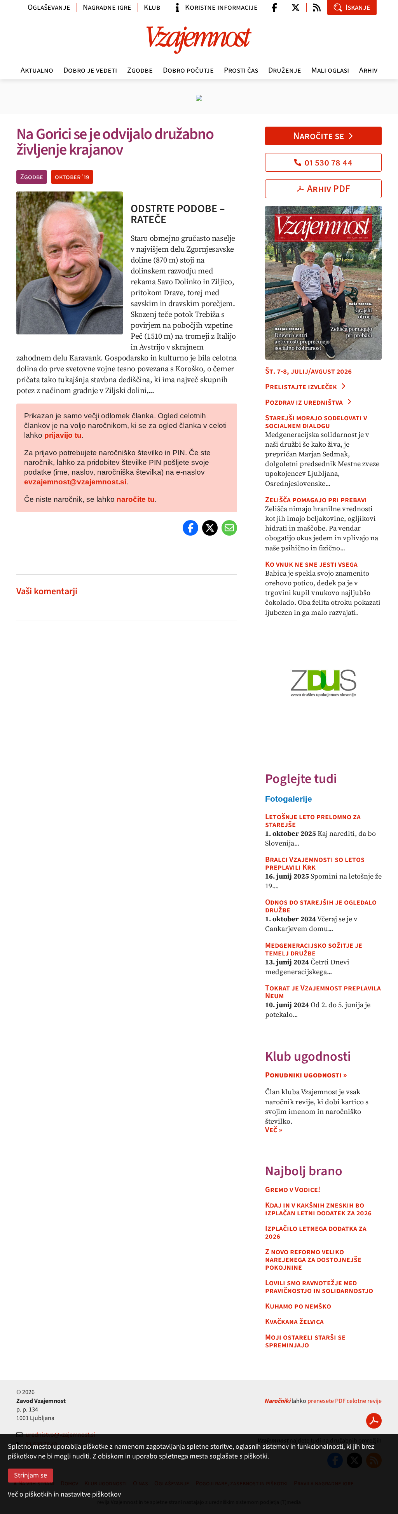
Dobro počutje (188, 70)
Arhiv (368, 70)
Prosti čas (241, 70)
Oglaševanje (49, 7)
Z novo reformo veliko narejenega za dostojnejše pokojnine (313, 1259)
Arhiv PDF (328, 189)
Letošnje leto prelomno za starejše (313, 820)
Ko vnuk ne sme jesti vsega (311, 564)
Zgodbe (140, 70)
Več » (273, 1130)
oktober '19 (72, 177)
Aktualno (37, 70)
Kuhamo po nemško (298, 1306)
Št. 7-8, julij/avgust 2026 (308, 371)
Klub (152, 7)
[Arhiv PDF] (374, 1421)
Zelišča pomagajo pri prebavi (316, 500)
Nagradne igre (107, 7)
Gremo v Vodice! (292, 1190)
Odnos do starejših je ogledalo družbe (321, 906)
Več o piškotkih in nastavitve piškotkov (64, 1494)
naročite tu (136, 499)
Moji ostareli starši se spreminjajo (305, 1341)
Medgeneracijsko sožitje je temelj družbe (313, 949)
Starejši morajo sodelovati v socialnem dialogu (316, 422)
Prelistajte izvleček (301, 387)
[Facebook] (190, 528)
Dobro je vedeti (90, 70)
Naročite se (318, 136)
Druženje (284, 70)
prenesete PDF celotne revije (344, 1401)
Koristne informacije (221, 7)
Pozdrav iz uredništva (304, 402)
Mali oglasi (330, 70)
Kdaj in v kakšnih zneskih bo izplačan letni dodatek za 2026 (318, 1209)
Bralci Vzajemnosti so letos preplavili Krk (315, 863)
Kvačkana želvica (294, 1322)
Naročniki (277, 1401)
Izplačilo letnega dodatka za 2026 (316, 1232)
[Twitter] (210, 528)
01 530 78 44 (328, 162)
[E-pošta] (229, 528)
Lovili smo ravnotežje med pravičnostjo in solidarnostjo (319, 1287)
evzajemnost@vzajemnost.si (75, 482)
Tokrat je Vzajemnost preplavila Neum (323, 992)
